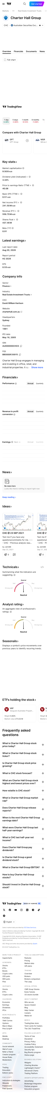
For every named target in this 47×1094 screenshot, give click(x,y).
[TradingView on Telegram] (33, 910)
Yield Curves (7, 1020)
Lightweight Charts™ (32, 1068)
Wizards (5, 1083)
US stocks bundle (31, 995)
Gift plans (28, 966)
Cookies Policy (30, 1044)
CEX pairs (6, 976)
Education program (32, 1089)
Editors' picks (7, 1073)
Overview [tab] (6, 51)
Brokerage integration (33, 1084)
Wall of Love (7, 1049)
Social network (8, 1046)
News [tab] (42, 51)
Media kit (28, 1016)
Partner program (30, 1086)
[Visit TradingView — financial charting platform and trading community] (12, 106)
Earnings (5, 1005)
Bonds (4, 971)
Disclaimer (28, 1039)
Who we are (29, 1002)
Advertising (28, 1081)
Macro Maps (7, 1026)
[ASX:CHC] (4, 528)
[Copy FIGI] (20, 355)
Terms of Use (29, 1036)
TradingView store (31, 1023)
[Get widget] (42, 567)
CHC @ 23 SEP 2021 (13, 533)
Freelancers (7, 1086)
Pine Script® (7, 1029)
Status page (29, 1055)
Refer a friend (7, 1052)
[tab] (30, 383)
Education (6, 1070)
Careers (27, 1013)
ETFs (4, 968)
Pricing (27, 961)
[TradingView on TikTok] (38, 910)
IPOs (4, 1010)
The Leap (28, 982)
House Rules (7, 1057)
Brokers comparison (32, 979)
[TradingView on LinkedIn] (27, 910)
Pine (4, 982)
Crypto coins (7, 973)
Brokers (27, 976)
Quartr (35, 944)
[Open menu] (3, 3)
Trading (5, 1067)
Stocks (5, 965)
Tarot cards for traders (33, 1026)
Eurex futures (29, 992)
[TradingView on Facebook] (10, 910)
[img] (40, 25)
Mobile (5, 1036)
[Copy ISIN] (21, 346)
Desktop (5, 1039)
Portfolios (6, 1018)
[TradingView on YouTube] (15, 910)
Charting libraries (31, 1065)
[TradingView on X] (4, 910)
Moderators (6, 1060)
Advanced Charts (31, 1071)
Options (5, 1023)
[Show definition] (23, 168)
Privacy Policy (30, 1041)
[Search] (24, 3)
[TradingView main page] (9, 4)
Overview (28, 973)
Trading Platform (31, 1073)
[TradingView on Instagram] (21, 910)
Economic (6, 1002)
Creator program (9, 1054)
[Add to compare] (27, 140)
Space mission (30, 1005)
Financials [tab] (18, 51)
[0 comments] (14, 554)
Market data (29, 963)
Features (27, 958)
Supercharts (7, 958)
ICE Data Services (30, 927)
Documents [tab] (31, 51)
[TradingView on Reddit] (4, 915)
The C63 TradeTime (32, 1029)
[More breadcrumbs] (13, 11)
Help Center (29, 1010)
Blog (26, 1007)
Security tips (29, 1050)
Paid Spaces (7, 1088)
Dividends (6, 1007)
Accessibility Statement (33, 1047)
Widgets (27, 1062)
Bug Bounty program (32, 1052)
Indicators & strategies (11, 1080)
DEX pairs (6, 979)
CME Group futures (31, 989)
